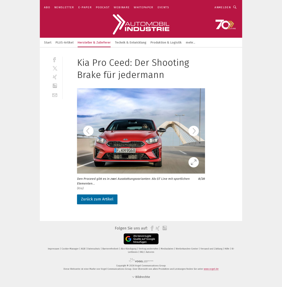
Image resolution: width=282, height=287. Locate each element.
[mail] (54, 94)
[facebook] (54, 59)
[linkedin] (54, 85)
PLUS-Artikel (64, 42)
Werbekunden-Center (187, 248)
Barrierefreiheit (110, 248)
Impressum (54, 248)
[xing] (54, 77)
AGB (83, 248)
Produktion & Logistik (166, 42)
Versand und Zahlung (211, 248)
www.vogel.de (211, 269)
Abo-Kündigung (129, 248)
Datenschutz (94, 248)
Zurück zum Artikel (97, 199)
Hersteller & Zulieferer (94, 42)
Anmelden (222, 7)
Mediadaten (167, 248)
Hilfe (227, 248)
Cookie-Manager (70, 248)
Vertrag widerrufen (149, 248)
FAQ (142, 252)
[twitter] (54, 68)
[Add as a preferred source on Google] (141, 238)
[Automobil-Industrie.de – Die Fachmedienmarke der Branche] (47, 42)
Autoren (150, 252)
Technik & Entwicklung (130, 42)
